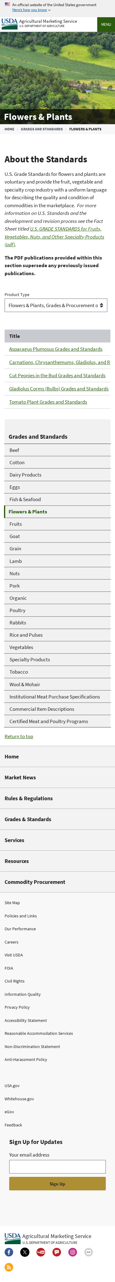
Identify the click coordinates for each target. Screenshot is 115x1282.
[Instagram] (72, 1252)
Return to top (19, 736)
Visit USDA (14, 955)
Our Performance (20, 929)
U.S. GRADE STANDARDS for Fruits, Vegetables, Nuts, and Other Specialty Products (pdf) (54, 236)
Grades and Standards (42, 129)
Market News (20, 777)
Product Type (17, 294)
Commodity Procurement (35, 881)
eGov (9, 1111)
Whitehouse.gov (19, 1099)
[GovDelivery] (56, 1252)
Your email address (29, 1154)
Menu (106, 24)
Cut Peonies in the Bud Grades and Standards (57, 375)
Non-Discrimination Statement (32, 1046)
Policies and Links (21, 916)
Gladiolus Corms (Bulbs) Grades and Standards (59, 388)
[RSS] (9, 1267)
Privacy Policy (17, 1007)
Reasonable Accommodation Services (39, 1033)
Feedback (13, 1125)
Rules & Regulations (29, 798)
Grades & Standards (28, 819)
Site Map (12, 902)
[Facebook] (9, 1252)
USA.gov (12, 1085)
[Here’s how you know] (57, 7)
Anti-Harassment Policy (26, 1059)
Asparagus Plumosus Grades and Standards (55, 349)
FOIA (9, 968)
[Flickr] (88, 1252)
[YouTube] (41, 1252)
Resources (17, 861)
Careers (11, 942)
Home (9, 129)
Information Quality (23, 994)
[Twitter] (25, 1252)
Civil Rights (15, 981)
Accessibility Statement (26, 1020)
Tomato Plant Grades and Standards (48, 401)
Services (14, 840)
